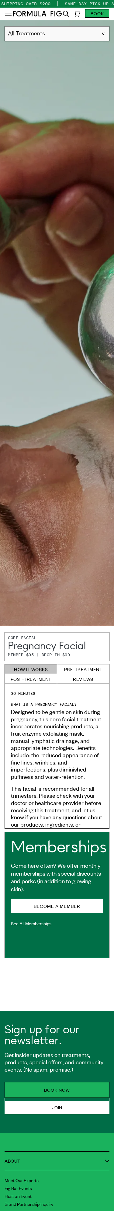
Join (57, 1107)
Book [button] (97, 13)
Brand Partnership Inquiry (29, 1204)
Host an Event (18, 1196)
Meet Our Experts (22, 1180)
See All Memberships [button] (31, 923)
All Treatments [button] (26, 33)
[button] (8, 14)
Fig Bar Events (18, 1188)
